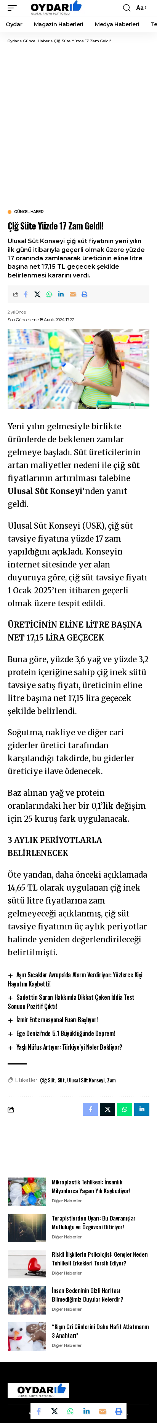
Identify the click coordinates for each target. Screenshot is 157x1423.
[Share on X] (37, 294)
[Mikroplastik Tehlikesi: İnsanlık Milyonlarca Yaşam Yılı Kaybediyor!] (27, 1192)
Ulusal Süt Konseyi (86, 1080)
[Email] (72, 294)
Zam (111, 1080)
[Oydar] (53, 8)
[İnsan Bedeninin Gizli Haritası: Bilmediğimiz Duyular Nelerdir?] (27, 1300)
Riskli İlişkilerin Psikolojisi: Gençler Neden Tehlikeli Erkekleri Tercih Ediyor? (99, 1258)
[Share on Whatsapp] (49, 294)
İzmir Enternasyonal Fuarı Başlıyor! (57, 1019)
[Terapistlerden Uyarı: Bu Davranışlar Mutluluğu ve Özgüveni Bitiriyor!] (27, 1228)
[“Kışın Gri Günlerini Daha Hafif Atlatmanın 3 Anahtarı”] (27, 1336)
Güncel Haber (28, 212)
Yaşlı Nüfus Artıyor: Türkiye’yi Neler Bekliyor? (69, 1047)
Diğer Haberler (67, 1200)
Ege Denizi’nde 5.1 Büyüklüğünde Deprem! (65, 1033)
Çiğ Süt (47, 1080)
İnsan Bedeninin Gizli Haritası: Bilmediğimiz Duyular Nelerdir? (87, 1294)
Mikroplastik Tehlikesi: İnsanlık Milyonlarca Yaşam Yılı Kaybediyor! (91, 1186)
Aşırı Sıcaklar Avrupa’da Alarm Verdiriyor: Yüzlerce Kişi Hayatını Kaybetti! (75, 979)
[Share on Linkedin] (61, 294)
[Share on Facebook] (25, 294)
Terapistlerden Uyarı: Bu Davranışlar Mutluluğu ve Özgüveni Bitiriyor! (94, 1222)
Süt (61, 1080)
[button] (14, 8)
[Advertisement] (78, 126)
